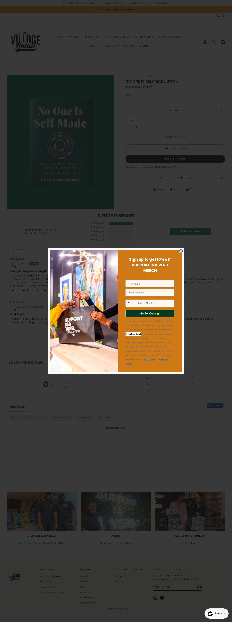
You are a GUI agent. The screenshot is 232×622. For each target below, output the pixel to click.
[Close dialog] (181, 251)
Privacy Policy (150, 359)
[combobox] (131, 303)
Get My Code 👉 (150, 313)
